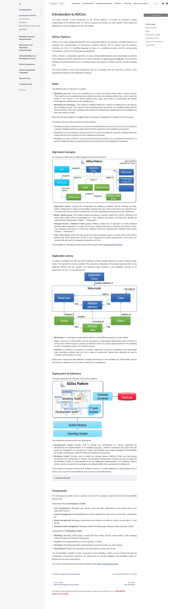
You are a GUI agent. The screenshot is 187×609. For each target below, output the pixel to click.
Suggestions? (155, 15)
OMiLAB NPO (120, 591)
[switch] (156, 3)
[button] (40, 9)
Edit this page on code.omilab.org (67, 574)
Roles (148, 31)
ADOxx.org (108, 59)
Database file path (62, 478)
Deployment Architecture (154, 42)
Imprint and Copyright (60, 594)
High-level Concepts (153, 35)
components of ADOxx (113, 245)
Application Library (152, 38)
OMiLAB (120, 59)
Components (150, 45)
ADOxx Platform (151, 28)
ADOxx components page (107, 564)
